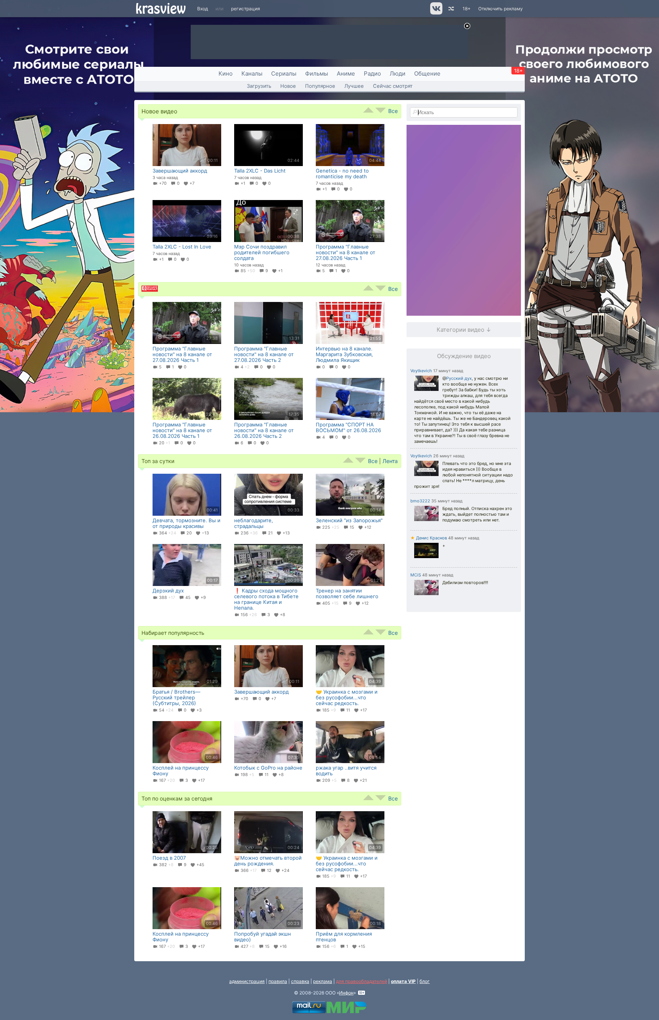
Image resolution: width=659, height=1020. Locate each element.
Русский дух (459, 378)
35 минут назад (447, 501)
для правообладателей (361, 981)
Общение (427, 73)
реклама (322, 981)
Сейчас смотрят (393, 86)
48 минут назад (463, 538)
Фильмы (316, 73)
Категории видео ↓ (464, 329)
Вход (202, 8)
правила (277, 981)
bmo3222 (420, 501)
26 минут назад (449, 456)
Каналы (251, 73)
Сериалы (283, 73)
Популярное (320, 86)
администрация (247, 981)
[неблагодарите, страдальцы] (426, 384)
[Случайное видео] (450, 8)
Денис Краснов (428, 538)
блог (425, 981)
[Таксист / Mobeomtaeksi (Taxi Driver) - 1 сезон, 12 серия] (426, 551)
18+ (467, 8)
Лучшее (354, 86)
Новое (288, 86)
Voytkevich (421, 370)
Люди (397, 73)
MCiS (415, 575)
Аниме (346, 73)
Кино (226, 73)
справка (300, 981)
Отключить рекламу (500, 8)
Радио (372, 73)
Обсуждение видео (464, 356)
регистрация (245, 8)
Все (393, 111)
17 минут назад (448, 370)
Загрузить (259, 86)
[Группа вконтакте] (435, 13)
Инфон (346, 993)
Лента (390, 461)
